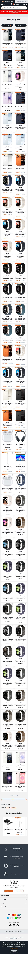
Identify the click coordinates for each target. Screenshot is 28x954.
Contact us (4, 907)
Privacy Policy (20, 937)
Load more (14, 799)
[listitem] (7, 38)
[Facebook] (10, 925)
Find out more (19, 891)
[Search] (3, 8)
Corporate (17, 931)
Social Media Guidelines (14, 938)
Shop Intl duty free (8, 1)
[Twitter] (18, 925)
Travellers (11, 931)
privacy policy (14, 948)
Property (22, 931)
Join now (9, 891)
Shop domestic (22, 1)
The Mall (6, 931)
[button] (1, 4)
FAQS (7, 807)
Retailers (6, 937)
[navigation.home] (14, 4)
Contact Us (14, 807)
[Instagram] (14, 925)
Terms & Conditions (13, 937)
